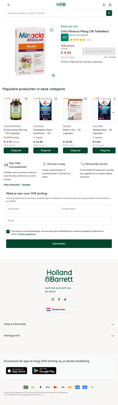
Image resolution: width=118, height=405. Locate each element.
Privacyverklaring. (27, 234)
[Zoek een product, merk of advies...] (109, 13)
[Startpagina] (61, 5)
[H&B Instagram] (53, 299)
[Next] (113, 112)
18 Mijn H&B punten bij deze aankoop (81, 61)
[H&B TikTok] (65, 299)
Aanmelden (59, 243)
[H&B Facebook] (59, 299)
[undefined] (30, 52)
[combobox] (55, 13)
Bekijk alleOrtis (69, 26)
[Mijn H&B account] (104, 5)
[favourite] (26, 99)
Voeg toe (16, 150)
